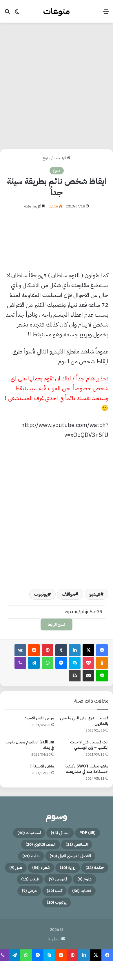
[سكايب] (75, 663)
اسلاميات (29, 833)
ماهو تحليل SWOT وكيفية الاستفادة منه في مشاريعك (86, 769)
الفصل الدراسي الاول (70, 856)
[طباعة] (75, 675)
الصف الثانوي (40, 844)
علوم (84, 879)
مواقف (68, 594)
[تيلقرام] (34, 663)
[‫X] (88, 650)
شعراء (41, 868)
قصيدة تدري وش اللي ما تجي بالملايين (84, 721)
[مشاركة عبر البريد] (88, 675)
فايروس (58, 879)
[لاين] (102, 675)
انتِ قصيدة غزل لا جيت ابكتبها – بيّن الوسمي (89, 745)
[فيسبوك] (102, 650)
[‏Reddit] (34, 650)
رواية (68, 868)
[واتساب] (47, 663)
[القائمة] (106, 13)
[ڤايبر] (20, 663)
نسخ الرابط (56, 624)
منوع (46, 158)
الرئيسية (60, 158)
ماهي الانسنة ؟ (42, 766)
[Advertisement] (56, 84)
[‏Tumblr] (61, 650)
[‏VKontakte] (20, 650)
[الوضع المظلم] (17, 13)
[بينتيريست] (47, 650)
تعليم (31, 856)
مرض (29, 891)
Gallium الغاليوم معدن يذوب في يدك (30, 745)
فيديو (94, 594)
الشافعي (76, 844)
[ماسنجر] (61, 663)
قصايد (81, 891)
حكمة (94, 868)
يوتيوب (41, 594)
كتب (54, 891)
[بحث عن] (7, 13)
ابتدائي (60, 833)
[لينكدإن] (75, 650)
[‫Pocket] (88, 663)
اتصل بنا (54, 939)
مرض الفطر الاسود (39, 718)
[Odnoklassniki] (102, 663)
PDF (87, 833)
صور (15, 868)
